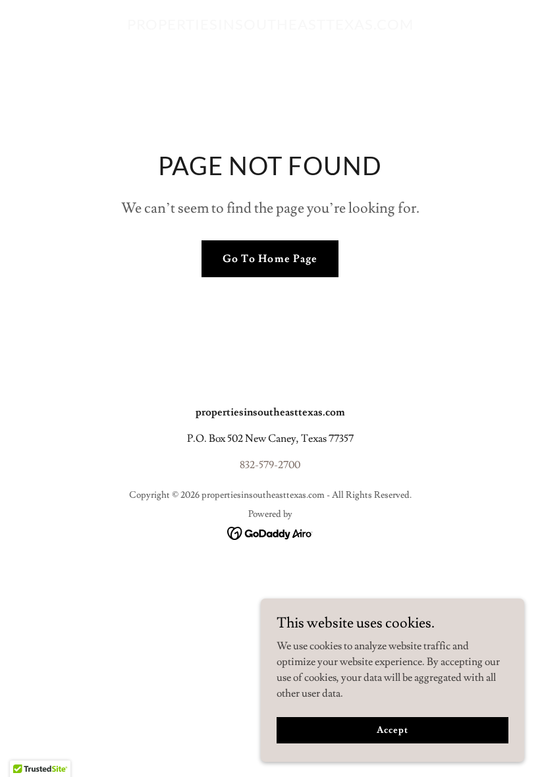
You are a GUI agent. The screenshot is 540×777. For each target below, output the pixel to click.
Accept (392, 730)
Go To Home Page (270, 258)
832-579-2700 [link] (270, 464)
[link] (270, 26)
